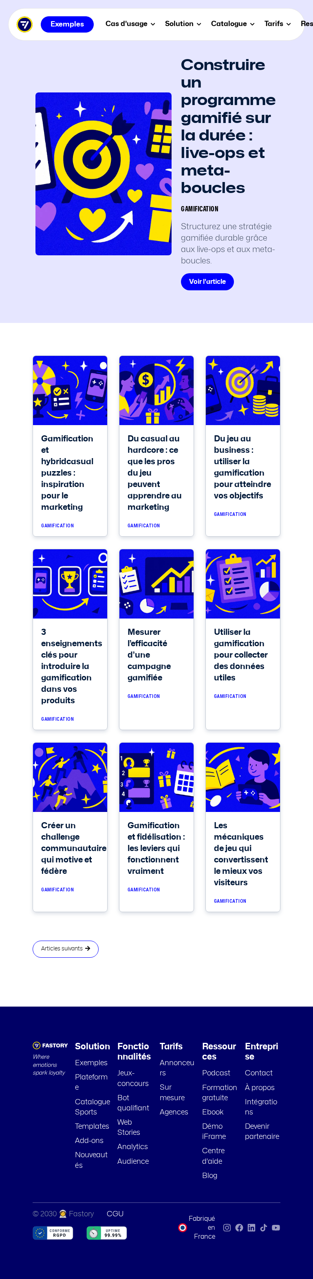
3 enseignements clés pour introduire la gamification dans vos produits (71, 666)
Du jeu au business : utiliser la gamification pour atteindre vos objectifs (242, 467)
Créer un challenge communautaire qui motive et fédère (73, 848)
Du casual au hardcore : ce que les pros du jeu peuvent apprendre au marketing (155, 473)
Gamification (199, 209)
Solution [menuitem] (180, 23)
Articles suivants (63, 949)
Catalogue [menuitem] (230, 23)
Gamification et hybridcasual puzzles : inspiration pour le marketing (67, 473)
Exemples (91, 1063)
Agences (174, 1112)
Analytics (132, 1147)
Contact (259, 1073)
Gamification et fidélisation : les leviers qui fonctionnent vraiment (156, 848)
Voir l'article (207, 282)
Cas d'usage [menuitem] (127, 23)
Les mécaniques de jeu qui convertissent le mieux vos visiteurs (241, 854)
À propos (260, 1088)
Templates (92, 1126)
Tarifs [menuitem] (275, 23)
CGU (115, 1214)
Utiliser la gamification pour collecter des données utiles (241, 655)
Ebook (213, 1112)
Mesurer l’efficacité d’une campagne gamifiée (149, 655)
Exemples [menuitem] (67, 24)
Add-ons (89, 1141)
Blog (209, 1176)
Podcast (216, 1073)
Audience (133, 1161)
